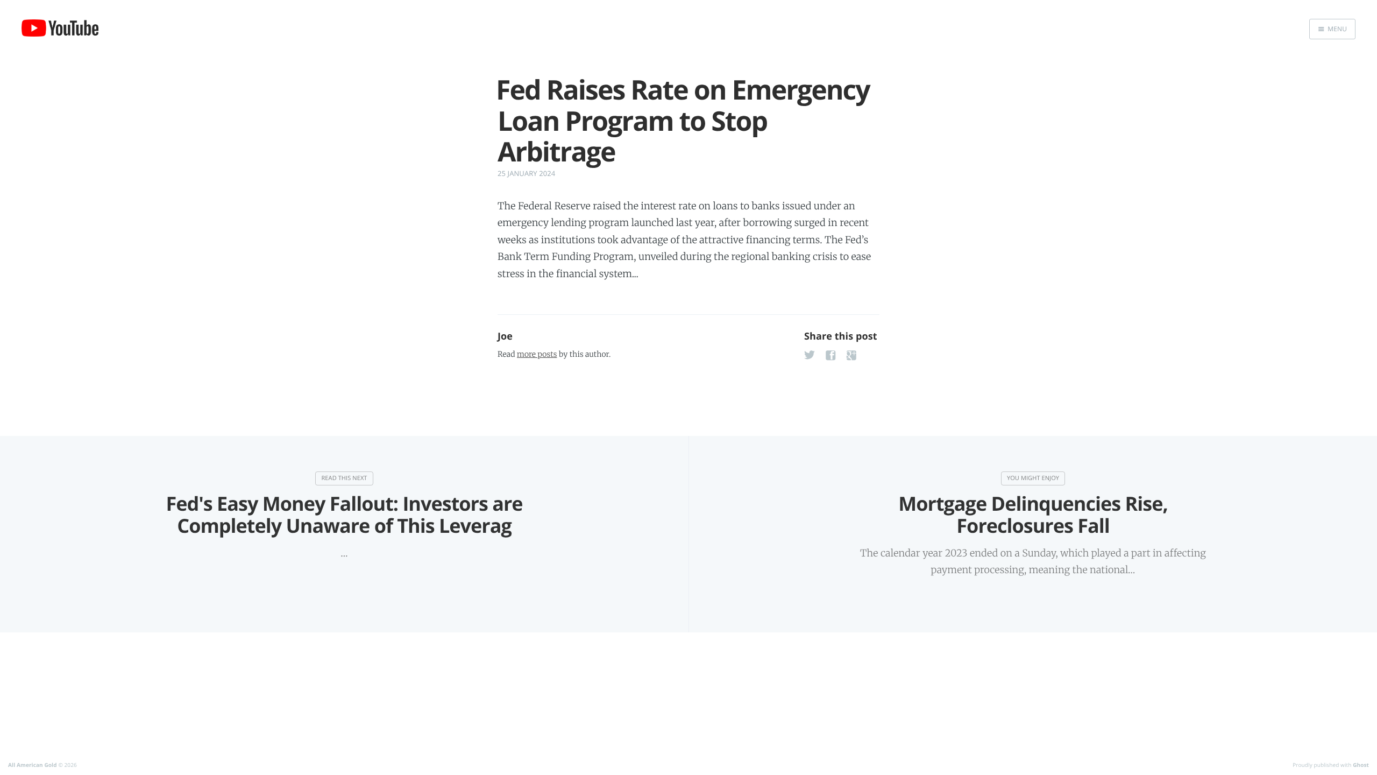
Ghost (1361, 765)
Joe (505, 336)
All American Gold (32, 765)
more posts (537, 354)
